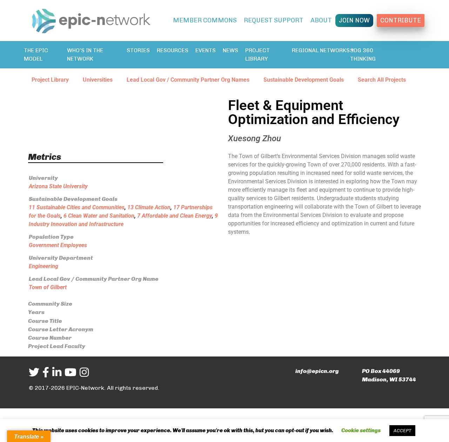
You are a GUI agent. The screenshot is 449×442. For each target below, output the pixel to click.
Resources (172, 50)
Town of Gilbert (48, 287)
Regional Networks (321, 50)
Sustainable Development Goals (303, 79)
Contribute (400, 20)
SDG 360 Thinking (363, 54)
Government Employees (58, 245)
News (230, 50)
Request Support (273, 20)
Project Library (257, 54)
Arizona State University (58, 186)
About (321, 20)
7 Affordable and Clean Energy (174, 215)
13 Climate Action (148, 207)
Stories (138, 50)
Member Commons (205, 20)
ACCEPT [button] (402, 430)
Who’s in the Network (85, 54)
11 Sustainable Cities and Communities (77, 207)
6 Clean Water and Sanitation (98, 215)
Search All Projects (382, 79)
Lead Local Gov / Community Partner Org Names (188, 79)
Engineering (43, 266)
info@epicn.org (317, 371)
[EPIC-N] (91, 20)
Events (205, 50)
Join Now (354, 20)
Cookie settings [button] (361, 430)
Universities (98, 79)
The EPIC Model (36, 54)
